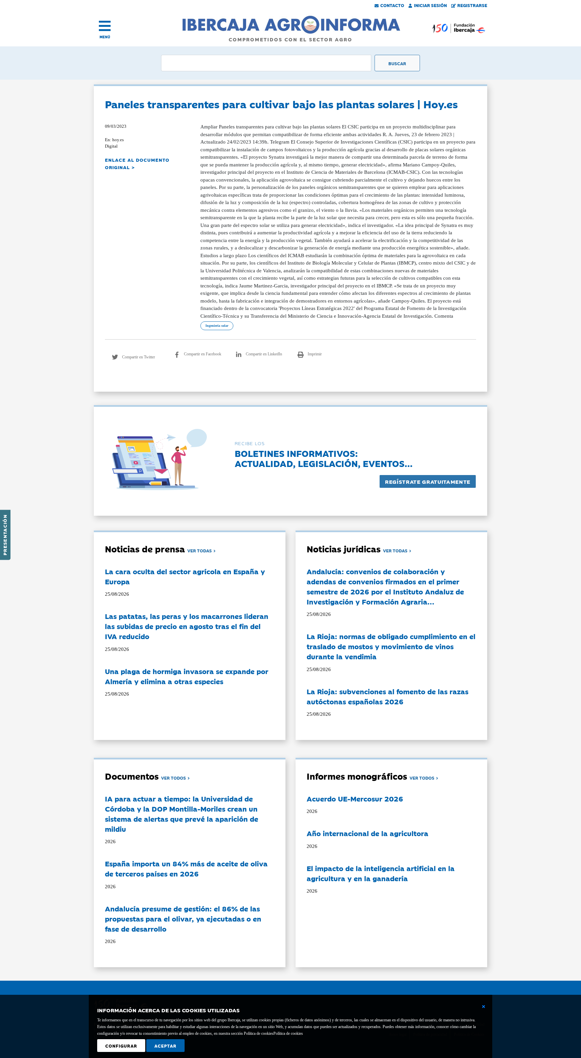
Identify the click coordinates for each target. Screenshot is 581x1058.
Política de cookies (288, 1033)
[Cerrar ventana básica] (483, 1006)
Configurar (121, 1046)
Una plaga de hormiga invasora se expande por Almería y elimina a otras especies (186, 676)
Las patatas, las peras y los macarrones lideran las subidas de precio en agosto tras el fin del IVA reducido (186, 626)
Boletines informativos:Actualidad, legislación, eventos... (324, 458)
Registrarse (472, 5)
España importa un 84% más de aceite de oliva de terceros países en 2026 (186, 868)
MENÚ (105, 36)
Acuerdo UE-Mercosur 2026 (355, 798)
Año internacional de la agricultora (367, 833)
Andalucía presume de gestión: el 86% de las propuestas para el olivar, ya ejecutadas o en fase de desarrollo (183, 918)
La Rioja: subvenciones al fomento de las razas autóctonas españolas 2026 (387, 696)
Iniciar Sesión (430, 5)
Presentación (4, 534)
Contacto (392, 5)
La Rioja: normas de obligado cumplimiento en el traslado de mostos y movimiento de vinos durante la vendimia (391, 646)
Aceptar (165, 1046)
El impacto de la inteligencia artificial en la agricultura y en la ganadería (381, 873)
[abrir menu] (105, 26)
